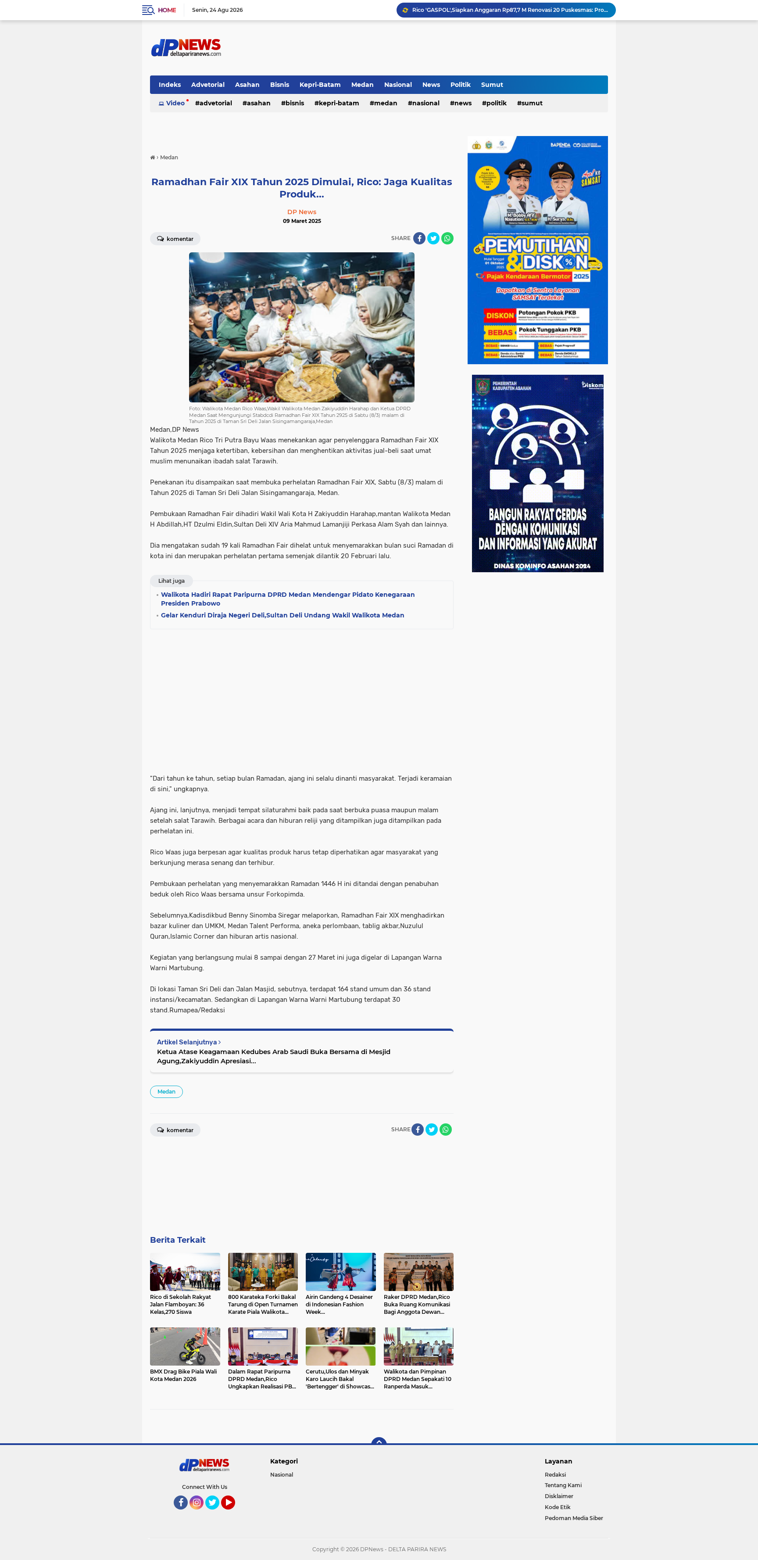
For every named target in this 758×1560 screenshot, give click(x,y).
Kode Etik (558, 1507)
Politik (461, 85)
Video (175, 103)
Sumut (492, 85)
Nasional (398, 85)
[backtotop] (379, 1445)
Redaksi (555, 1474)
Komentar (179, 239)
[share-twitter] (433, 238)
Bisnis (279, 85)
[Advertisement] (302, 698)
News (431, 85)
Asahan (247, 85)
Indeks (170, 85)
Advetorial (208, 85)
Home (167, 10)
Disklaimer (559, 1496)
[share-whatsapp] (447, 238)
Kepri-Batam (320, 85)
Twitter (216, 1513)
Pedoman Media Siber (574, 1518)
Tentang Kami (563, 1485)
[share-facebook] (419, 238)
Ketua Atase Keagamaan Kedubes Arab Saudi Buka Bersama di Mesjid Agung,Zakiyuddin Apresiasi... (273, 1056)
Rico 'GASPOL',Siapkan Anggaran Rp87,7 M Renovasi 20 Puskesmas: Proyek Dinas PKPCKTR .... (510, 10)
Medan (362, 85)
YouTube (234, 1513)
